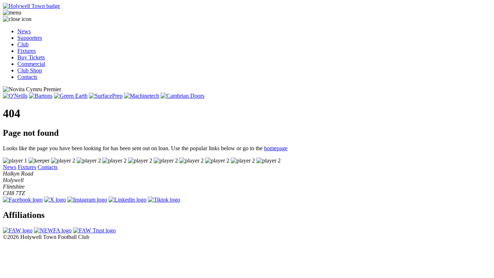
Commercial (31, 64)
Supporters (29, 38)
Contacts (27, 77)
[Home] (247, 6)
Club (23, 44)
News (24, 31)
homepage (276, 148)
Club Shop (29, 70)
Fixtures (26, 51)
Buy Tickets (31, 57)
